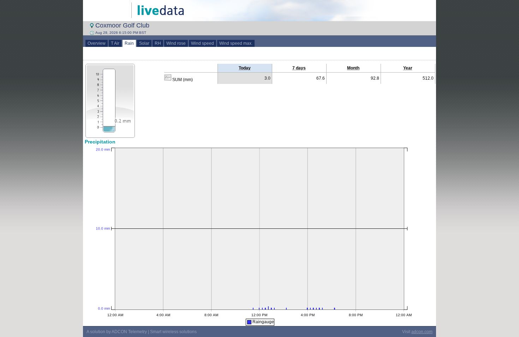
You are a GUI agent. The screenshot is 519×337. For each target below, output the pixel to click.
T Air (115, 43)
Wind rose (176, 43)
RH (158, 43)
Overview (96, 43)
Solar (144, 43)
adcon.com (421, 331)
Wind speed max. (236, 43)
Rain (129, 43)
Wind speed (202, 43)
